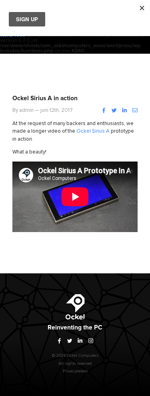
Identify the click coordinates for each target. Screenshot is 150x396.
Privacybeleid (75, 371)
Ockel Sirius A (93, 131)
